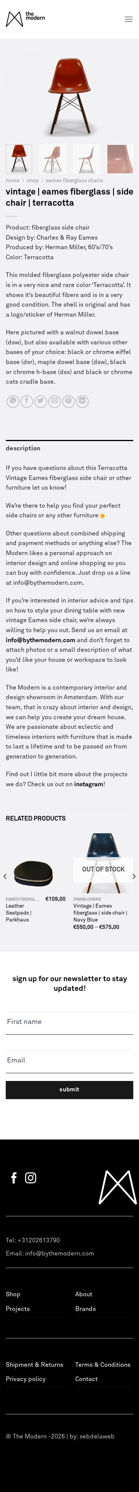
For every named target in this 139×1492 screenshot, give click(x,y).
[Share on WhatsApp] (13, 401)
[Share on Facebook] (26, 401)
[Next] (121, 96)
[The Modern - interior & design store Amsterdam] (35, 19)
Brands (85, 1309)
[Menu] (128, 19)
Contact (86, 1379)
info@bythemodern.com (59, 1253)
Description (23, 448)
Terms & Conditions (103, 1365)
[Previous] (18, 96)
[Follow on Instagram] (30, 1179)
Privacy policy (26, 1379)
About (83, 1294)
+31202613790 (38, 1240)
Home (12, 180)
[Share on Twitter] (40, 401)
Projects (18, 1309)
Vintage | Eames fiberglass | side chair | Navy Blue (100, 912)
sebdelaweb (97, 1436)
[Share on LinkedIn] (82, 401)
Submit (69, 1090)
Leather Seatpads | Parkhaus (19, 912)
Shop (33, 180)
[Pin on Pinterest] (68, 401)
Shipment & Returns (34, 1365)
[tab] (69, 449)
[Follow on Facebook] (14, 1179)
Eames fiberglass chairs (74, 180)
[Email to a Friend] (54, 401)
